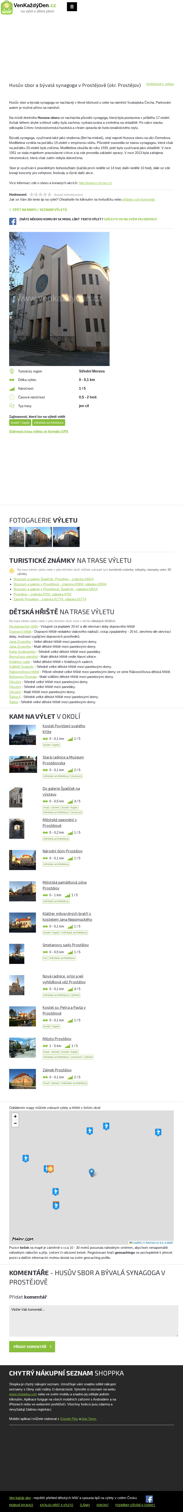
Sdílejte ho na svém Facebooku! (130, 219)
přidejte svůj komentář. (138, 199)
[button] (91, 1173)
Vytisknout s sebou (160, 84)
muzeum (76, 776)
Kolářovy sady (19, 662)
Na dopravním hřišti (23, 626)
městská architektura (48, 422)
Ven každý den (20, 1498)
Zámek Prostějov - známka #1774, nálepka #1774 (50, 599)
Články (85, 1505)
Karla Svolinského (22, 652)
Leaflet (136, 1242)
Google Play (69, 1419)
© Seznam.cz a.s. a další (158, 1242)
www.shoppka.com (23, 1394)
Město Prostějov (57, 1038)
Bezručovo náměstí (23, 656)
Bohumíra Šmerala (23, 677)
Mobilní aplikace (21, 1505)
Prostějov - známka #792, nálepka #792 (42, 594)
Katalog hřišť (50, 1505)
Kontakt (103, 1505)
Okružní (15, 682)
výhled (75, 995)
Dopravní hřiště (20, 631)
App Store (88, 1419)
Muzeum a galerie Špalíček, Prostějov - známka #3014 (54, 579)
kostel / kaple (20, 422)
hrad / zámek (51, 807)
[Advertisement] (91, 50)
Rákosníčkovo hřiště (24, 672)
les (45, 958)
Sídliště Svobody (21, 667)
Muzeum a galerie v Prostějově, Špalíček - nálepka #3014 (56, 589)
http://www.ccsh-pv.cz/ (95, 183)
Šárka (13, 702)
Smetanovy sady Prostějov (66, 944)
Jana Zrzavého (20, 641)
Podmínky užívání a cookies (135, 1505)
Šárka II (15, 697)
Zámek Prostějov (57, 1070)
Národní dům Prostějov (63, 851)
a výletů (66, 1505)
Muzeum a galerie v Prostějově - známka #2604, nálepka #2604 (60, 584)
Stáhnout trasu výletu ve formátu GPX (38, 431)
